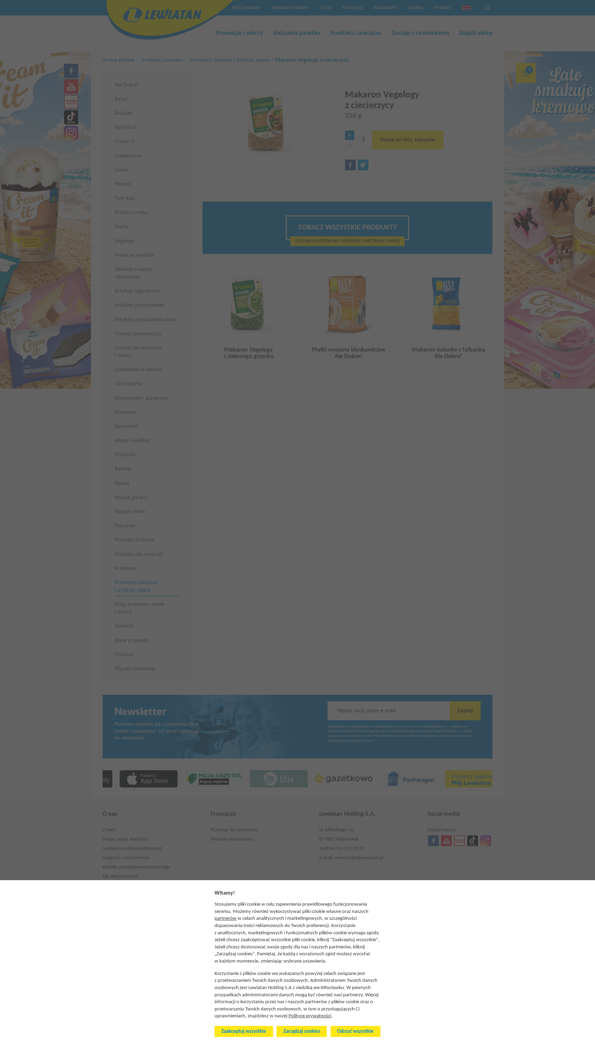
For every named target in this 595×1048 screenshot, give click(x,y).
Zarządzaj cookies (301, 1031)
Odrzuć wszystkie (355, 1031)
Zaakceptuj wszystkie (243, 1031)
